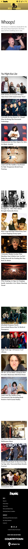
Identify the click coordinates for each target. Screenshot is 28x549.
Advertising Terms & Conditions (9, 511)
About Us (4, 501)
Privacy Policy (5, 503)
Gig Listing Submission (7, 520)
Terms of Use (5, 506)
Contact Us (5, 523)
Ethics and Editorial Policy (8, 508)
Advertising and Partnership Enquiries (10, 517)
